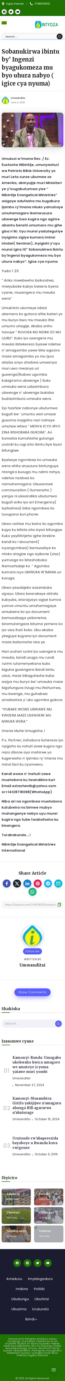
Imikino (45, 1231)
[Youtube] (17, 11)
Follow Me (33, 951)
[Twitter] (11, 11)
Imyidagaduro (17, 1231)
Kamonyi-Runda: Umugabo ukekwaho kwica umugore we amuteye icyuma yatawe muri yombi (36, 1064)
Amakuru (13, 1194)
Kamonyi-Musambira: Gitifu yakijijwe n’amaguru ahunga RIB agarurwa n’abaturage (36, 1105)
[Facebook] (4, 11)
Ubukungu (46, 1212)
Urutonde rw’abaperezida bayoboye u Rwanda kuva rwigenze (35, 1143)
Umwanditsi (18, 98)
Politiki (44, 1194)
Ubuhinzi (13, 1212)
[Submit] (59, 36)
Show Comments (32, 992)
